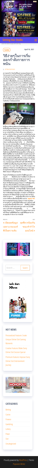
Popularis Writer (19, 463)
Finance (8, 419)
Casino (6, 50)
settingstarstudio (10, 69)
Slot (7, 438)
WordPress (23, 459)
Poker (8, 433)
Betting (8, 409)
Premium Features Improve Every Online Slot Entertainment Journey (18, 360)
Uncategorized (11, 443)
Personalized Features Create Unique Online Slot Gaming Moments (16, 339)
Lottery (8, 428)
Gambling (9, 424)
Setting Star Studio (13, 40)
